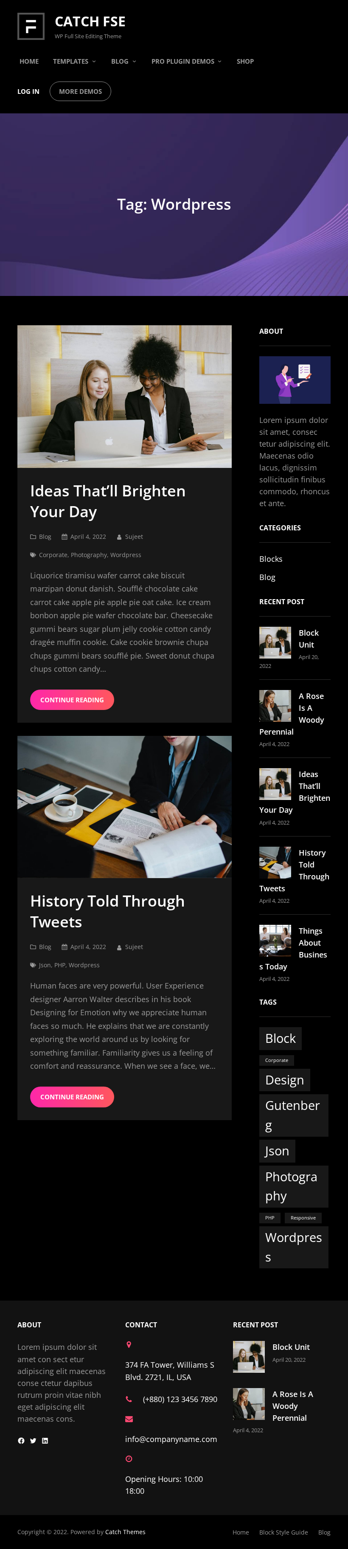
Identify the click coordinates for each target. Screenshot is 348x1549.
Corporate (53, 555)
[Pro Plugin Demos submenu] (220, 61)
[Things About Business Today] (275, 942)
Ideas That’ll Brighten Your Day (108, 501)
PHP (59, 965)
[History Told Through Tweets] (275, 864)
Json (45, 965)
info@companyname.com (171, 1439)
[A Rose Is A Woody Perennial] (275, 707)
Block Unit (291, 1347)
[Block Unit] (275, 644)
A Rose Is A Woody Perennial (292, 1406)
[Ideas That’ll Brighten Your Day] (275, 785)
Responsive (303, 1218)
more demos (80, 91)
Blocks (271, 559)
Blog (45, 536)
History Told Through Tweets (107, 911)
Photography (89, 555)
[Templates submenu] (94, 61)
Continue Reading (72, 700)
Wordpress (125, 555)
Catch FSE (90, 21)
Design (284, 1079)
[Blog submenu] (134, 61)
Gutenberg (292, 1115)
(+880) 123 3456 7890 (180, 1399)
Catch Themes (125, 1532)
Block (280, 1038)
